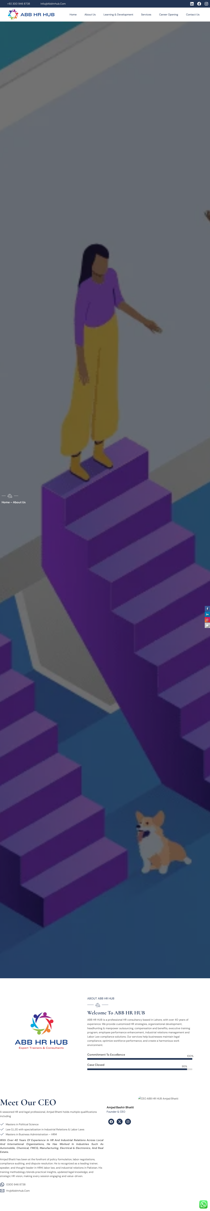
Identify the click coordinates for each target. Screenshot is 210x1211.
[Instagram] (206, 4)
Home (73, 14)
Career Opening (168, 14)
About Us (90, 14)
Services (146, 14)
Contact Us (193, 14)
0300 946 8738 (16, 1184)
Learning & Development (118, 14)
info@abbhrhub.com (53, 3)
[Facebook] (199, 4)
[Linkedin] (192, 4)
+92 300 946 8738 (18, 3)
